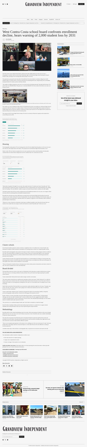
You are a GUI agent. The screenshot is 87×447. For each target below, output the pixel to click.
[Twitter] (5, 4)
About (32, 19)
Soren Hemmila (8, 39)
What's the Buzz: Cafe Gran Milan (76, 64)
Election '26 (57, 19)
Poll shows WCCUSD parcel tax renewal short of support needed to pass (64, 417)
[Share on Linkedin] (9, 365)
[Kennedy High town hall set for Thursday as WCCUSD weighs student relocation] (36, 410)
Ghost (48, 445)
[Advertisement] (43, 13)
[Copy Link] (11, 365)
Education (5, 28)
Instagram (41, 19)
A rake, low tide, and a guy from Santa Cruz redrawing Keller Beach (76, 75)
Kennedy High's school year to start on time (22, 417)
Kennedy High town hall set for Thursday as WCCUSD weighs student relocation (36, 417)
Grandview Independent (35, 445)
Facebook (46, 19)
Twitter (36, 19)
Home (28, 19)
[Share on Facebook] (3, 365)
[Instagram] (7, 4)
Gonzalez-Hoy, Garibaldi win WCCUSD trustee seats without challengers (8, 417)
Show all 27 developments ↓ (13, 239)
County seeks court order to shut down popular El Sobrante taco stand (77, 87)
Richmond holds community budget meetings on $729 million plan (31, 389)
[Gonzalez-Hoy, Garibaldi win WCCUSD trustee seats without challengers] (9, 410)
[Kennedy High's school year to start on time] (22, 410)
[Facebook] (3, 4)
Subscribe (81, 4)
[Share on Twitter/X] (6, 365)
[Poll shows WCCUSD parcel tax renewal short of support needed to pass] (64, 410)
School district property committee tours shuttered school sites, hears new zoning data (78, 417)
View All (81, 402)
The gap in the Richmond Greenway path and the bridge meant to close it (77, 53)
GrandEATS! (51, 19)
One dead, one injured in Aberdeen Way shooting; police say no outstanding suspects (55, 389)
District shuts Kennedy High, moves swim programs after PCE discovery (50, 417)
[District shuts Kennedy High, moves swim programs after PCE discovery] (50, 410)
